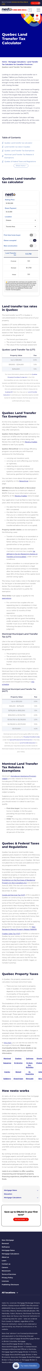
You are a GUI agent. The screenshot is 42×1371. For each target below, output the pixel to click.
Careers (5, 1267)
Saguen (6, 1063)
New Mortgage (8, 1240)
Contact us (6, 1264)
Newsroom (6, 1271)
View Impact (35, 3)
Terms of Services (9, 1274)
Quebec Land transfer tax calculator (18, 143)
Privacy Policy (7, 1278)
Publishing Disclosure (10, 1284)
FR (30, 10)
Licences (5, 1281)
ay (10, 1063)
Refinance (6, 1247)
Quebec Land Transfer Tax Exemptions (19, 150)
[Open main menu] (38, 10)
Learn (4, 1260)
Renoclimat (23, 481)
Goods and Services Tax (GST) (13, 895)
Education (8, 1194)
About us (5, 1257)
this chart (7, 1043)
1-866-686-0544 (19, 10)
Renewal (5, 1243)
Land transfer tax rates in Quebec (17, 147)
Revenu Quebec (31, 442)
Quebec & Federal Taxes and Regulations (20, 161)
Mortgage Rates (10, 1190)
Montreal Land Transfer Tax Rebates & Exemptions (19, 156)
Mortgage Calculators (17, 62)
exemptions (6, 598)
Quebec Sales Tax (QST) (11, 934)
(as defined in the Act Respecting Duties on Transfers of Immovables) (22, 553)
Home (4, 62)
